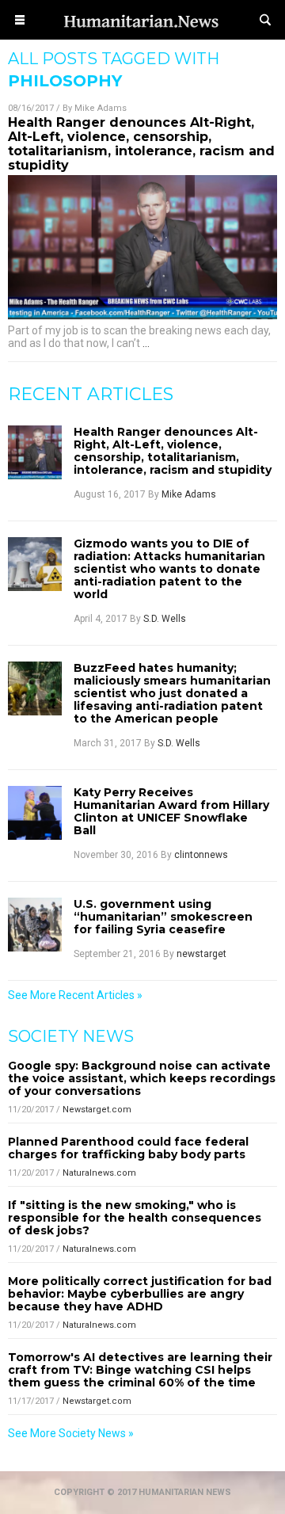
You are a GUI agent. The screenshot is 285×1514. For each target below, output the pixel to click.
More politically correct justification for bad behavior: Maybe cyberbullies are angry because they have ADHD (140, 1294)
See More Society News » (71, 1433)
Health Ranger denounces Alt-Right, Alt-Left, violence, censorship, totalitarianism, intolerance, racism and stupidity (141, 144)
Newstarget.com (97, 1109)
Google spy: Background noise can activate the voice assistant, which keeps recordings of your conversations (142, 1078)
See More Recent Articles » (75, 995)
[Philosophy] (142, 35)
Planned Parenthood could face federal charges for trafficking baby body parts (128, 1148)
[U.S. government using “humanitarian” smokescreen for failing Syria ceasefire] (35, 924)
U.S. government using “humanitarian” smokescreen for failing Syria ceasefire (163, 917)
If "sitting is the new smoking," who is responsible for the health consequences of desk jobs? (134, 1218)
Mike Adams (100, 108)
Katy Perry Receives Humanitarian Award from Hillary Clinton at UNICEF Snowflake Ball (171, 811)
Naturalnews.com (99, 1173)
